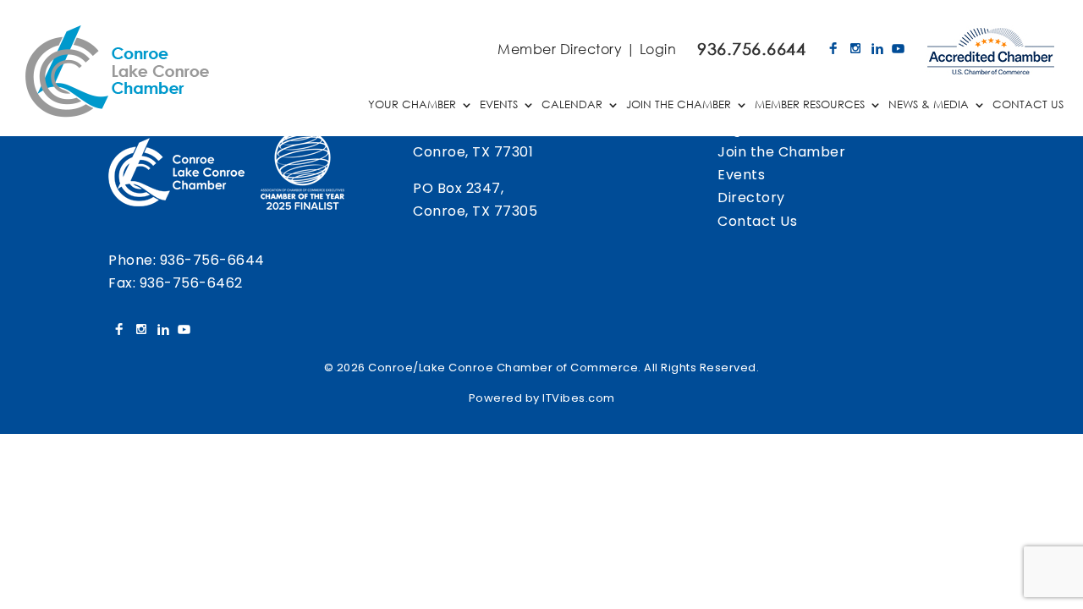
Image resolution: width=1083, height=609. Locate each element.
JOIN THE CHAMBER (678, 105)
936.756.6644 (751, 48)
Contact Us (757, 221)
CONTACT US (1028, 105)
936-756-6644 (212, 260)
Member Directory (560, 49)
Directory (751, 197)
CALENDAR (572, 105)
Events (741, 174)
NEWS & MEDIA (928, 105)
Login (658, 49)
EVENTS (499, 105)
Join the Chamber (781, 152)
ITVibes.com (578, 398)
